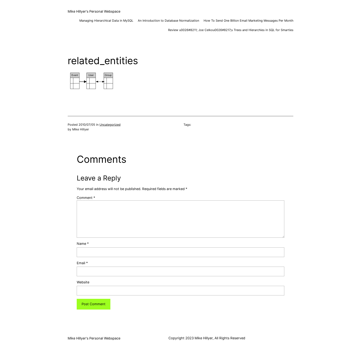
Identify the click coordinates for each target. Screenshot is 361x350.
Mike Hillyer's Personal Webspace (94, 11)
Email (82, 263)
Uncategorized (110, 124)
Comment (86, 198)
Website (83, 282)
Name (83, 244)
